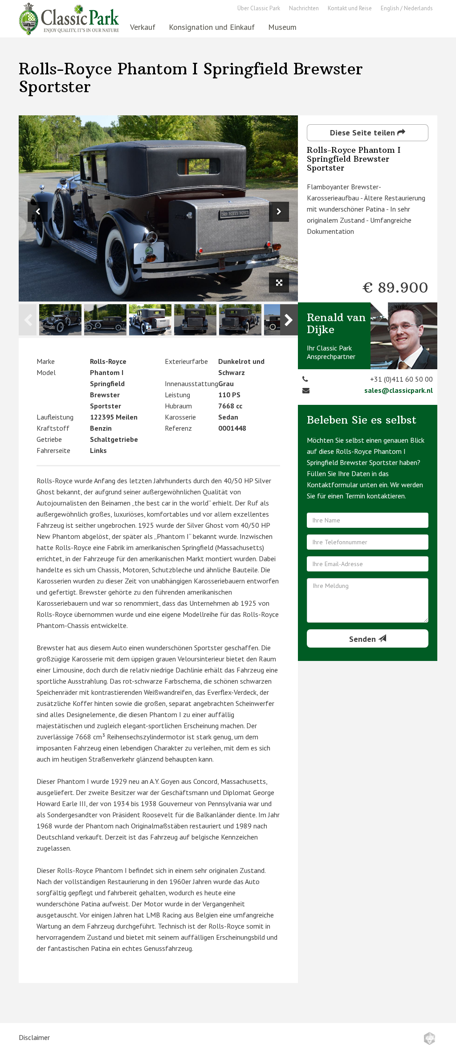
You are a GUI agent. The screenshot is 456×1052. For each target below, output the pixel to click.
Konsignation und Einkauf (212, 27)
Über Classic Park (258, 8)
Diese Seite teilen (363, 132)
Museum (282, 27)
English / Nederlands (407, 8)
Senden (363, 639)
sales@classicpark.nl (398, 390)
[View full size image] (279, 283)
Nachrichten (304, 8)
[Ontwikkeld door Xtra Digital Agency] (429, 1038)
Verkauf (142, 27)
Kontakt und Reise (350, 8)
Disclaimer (34, 1037)
